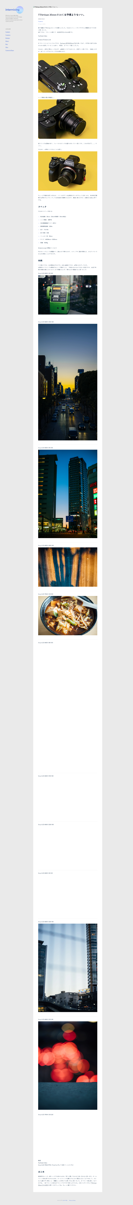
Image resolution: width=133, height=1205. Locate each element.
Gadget (8, 32)
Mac (7, 47)
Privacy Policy (72, 1200)
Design (8, 38)
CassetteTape (10, 50)
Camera (8, 35)
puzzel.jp (65, 1200)
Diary (7, 41)
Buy (7, 44)
